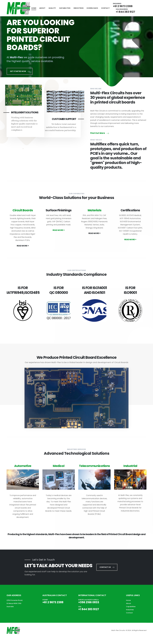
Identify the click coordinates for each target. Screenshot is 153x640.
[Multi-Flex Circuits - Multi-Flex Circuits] (18, 8)
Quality (52, 8)
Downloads (92, 8)
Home (33, 8)
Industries (79, 8)
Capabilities (65, 8)
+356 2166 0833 (88, 602)
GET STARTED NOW (18, 71)
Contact (105, 8)
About (42, 8)
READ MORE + (23, 245)
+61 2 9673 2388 (123, 6)
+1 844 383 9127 (125, 12)
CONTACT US (105, 567)
